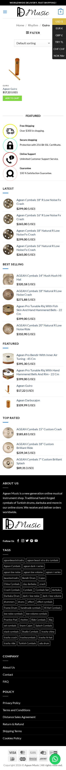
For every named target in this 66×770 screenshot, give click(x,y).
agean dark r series (34, 566)
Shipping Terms (12, 731)
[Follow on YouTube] (36, 541)
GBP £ (57, 35)
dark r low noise (31, 595)
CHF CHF (58, 48)
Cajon (42, 578)
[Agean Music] (33, 12)
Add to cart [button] (12, 98)
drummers (9, 601)
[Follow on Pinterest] (31, 541)
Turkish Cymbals (27, 643)
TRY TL (57, 42)
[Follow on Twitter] (27, 541)
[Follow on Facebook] (18, 541)
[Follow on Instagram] (22, 541)
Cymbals (27, 589)
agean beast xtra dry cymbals (42, 560)
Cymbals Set (42, 589)
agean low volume (33, 572)
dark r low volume (52, 595)
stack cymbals (11, 631)
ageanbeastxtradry (14, 560)
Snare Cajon (26, 625)
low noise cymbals (13, 613)
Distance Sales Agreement (19, 717)
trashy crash (10, 637)
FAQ (6, 681)
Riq (50, 619)
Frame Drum (10, 607)
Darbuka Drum (12, 595)
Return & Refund (13, 724)
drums (21, 601)
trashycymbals (28, 637)
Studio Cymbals (30, 631)
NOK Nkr (58, 55)
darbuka (56, 589)
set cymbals (10, 625)
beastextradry (11, 578)
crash (42, 584)
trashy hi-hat (45, 637)
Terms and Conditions (16, 710)
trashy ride (9, 643)
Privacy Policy (11, 703)
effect (31, 601)
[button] (5, 11)
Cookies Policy (12, 738)
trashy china (48, 631)
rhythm (24, 619)
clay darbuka (29, 584)
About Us (9, 667)
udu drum (44, 643)
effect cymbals (44, 601)
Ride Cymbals (38, 619)
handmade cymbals (31, 607)
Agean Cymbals (12, 566)
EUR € (57, 28)
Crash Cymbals (12, 589)
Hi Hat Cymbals (52, 607)
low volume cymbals (36, 613)
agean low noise (12, 572)
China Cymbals (12, 584)
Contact (8, 674)
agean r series (53, 572)
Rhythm (33, 25)
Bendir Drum (29, 578)
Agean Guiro (10, 88)
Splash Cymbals (44, 625)
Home (20, 25)
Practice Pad (10, 619)
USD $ (57, 21)
